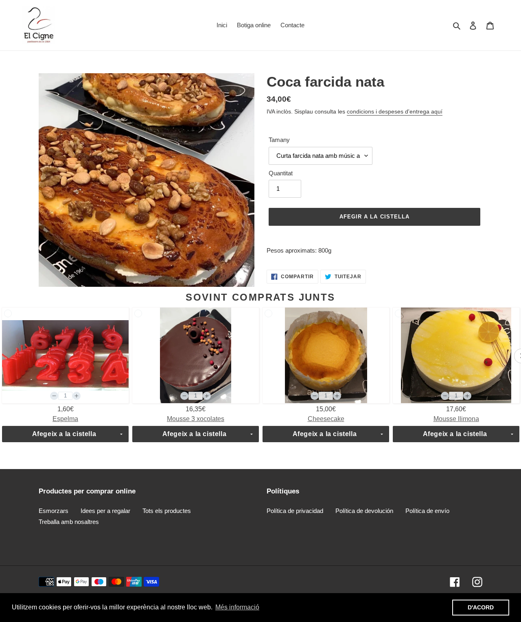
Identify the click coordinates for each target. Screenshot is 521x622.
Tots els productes (166, 510)
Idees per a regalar (105, 510)
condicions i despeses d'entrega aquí (394, 111)
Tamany (279, 139)
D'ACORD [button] (481, 607)
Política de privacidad (295, 510)
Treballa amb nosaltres (69, 521)
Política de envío (427, 510)
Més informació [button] (237, 607)
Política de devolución (364, 510)
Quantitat (281, 173)
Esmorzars (53, 510)
